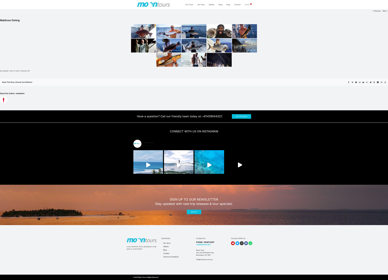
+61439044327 (212, 116)
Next (384, 11)
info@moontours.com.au (204, 259)
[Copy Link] (385, 82)
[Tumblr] (374, 82)
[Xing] (378, 82)
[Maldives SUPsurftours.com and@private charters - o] (148, 165)
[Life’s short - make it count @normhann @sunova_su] (209, 165)
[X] (352, 82)
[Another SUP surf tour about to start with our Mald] (240, 165)
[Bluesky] (356, 82)
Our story (201, 5)
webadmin (5, 71)
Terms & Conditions (171, 257)
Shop (220, 5)
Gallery (211, 5)
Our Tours (189, 5)
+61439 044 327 (203, 245)
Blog (228, 5)
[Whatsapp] (250, 243)
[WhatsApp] (367, 82)
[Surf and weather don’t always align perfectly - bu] (179, 165)
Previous (377, 11)
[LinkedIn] (363, 82)
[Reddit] (360, 82)
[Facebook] (349, 82)
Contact (237, 5)
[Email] (381, 82)
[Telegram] (370, 82)
